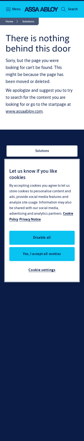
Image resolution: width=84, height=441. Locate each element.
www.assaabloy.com (24, 111)
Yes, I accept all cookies (42, 254)
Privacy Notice (30, 219)
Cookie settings (42, 270)
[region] (42, 220)
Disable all (42, 237)
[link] (13, 21)
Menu (16, 9)
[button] (72, 9)
